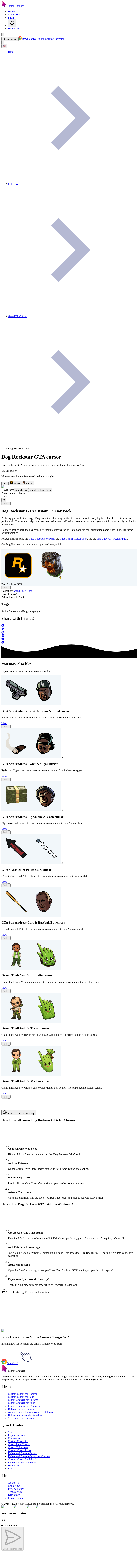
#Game (33, 1332)
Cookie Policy (15, 1497)
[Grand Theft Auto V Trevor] (31, 1021)
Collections (14, 14)
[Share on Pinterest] (69, 632)
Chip (48, 490)
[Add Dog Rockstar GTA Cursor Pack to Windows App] (9, 503)
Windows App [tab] (27, 1113)
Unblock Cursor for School (22, 1462)
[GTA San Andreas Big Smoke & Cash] (31, 810)
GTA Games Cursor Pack (73, 538)
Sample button (37, 490)
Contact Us (14, 1485)
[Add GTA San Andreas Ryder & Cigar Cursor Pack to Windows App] (9, 779)
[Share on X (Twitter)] (69, 629)
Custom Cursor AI (18, 1441)
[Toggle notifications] (2, 42)
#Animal (41, 1332)
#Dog (49, 1332)
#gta (66, 1332)
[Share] (3, 500)
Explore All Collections (13, 1317)
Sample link (21, 490)
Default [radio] (16, 483)
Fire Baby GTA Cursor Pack (112, 538)
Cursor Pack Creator (19, 1444)
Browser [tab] (11, 1113)
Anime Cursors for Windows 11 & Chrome (31, 1412)
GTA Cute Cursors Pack (42, 538)
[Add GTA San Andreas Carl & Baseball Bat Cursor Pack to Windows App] (9, 938)
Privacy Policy (16, 1488)
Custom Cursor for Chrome (22, 1393)
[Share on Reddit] (69, 642)
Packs (11, 17)
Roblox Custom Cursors (21, 1409)
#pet (61, 1332)
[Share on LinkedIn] (69, 636)
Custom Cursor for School (22, 1459)
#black (55, 1332)
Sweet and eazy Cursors (21, 1418)
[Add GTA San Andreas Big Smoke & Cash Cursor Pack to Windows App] (9, 832)
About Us (13, 1482)
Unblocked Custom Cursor (22, 1453)
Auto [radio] (5, 483)
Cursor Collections (18, 1447)
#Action (24, 1332)
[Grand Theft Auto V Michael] (31, 1074)
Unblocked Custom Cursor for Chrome (29, 1456)
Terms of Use (15, 1491)
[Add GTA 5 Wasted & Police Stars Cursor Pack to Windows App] (9, 885)
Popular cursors (16, 1435)
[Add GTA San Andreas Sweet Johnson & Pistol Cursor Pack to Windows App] (9, 726)
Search (11, 1432)
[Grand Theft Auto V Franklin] (31, 968)
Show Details (11, 1525)
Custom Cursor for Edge (21, 1396)
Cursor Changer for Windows (24, 1406)
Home (11, 11)
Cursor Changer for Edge (21, 1402)
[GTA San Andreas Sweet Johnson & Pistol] (31, 704)
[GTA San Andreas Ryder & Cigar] (31, 757)
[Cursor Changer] (4, 5)
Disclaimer (14, 1494)
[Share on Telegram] (69, 639)
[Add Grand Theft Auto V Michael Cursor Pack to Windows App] (9, 1097)
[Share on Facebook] (69, 625)
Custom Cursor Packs (19, 1450)
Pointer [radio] (29, 483)
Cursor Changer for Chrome (23, 1399)
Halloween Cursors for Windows (25, 1415)
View (4, 723)
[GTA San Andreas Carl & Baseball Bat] (31, 916)
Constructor (14, 1438)
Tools (12, 21)
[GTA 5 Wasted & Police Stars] (31, 863)
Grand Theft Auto (22, 590)
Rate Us (12, 1468)
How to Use (14, 28)
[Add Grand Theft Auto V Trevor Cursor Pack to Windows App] (9, 1044)
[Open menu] (2, 34)
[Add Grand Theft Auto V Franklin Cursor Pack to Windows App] (9, 991)
